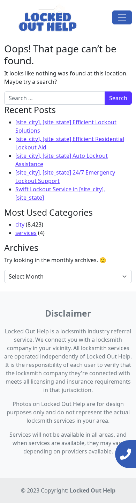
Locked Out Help (92, 490)
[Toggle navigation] (122, 17)
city (19, 224)
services (26, 233)
